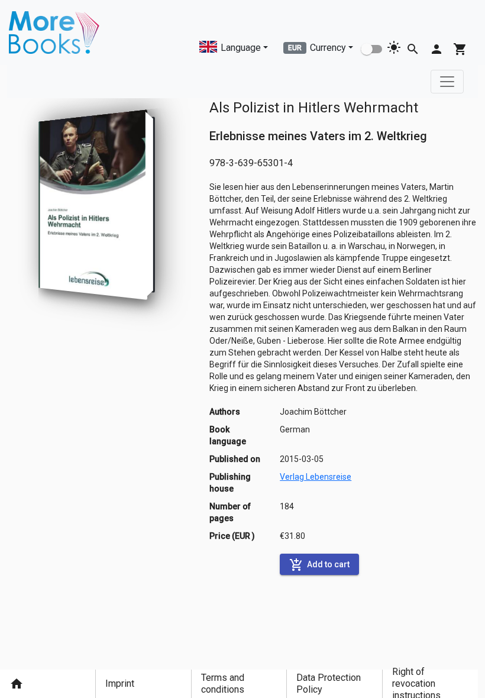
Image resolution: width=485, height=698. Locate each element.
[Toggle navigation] (447, 81)
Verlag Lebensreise (315, 477)
